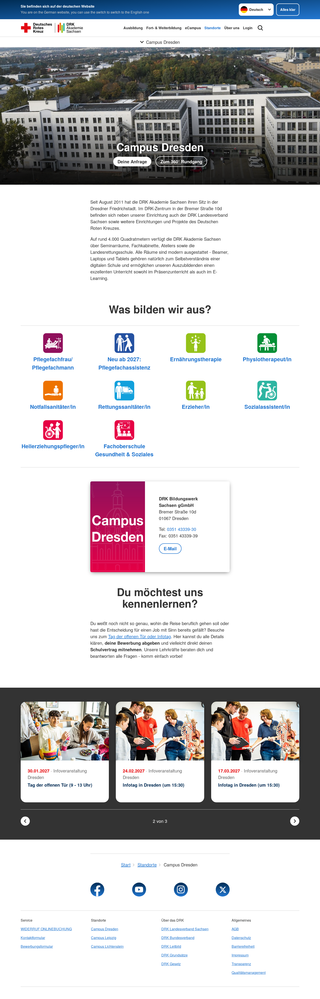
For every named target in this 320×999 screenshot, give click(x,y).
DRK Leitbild (171, 946)
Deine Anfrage (132, 161)
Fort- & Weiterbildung (164, 27)
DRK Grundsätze (174, 955)
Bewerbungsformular (37, 946)
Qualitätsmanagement (249, 972)
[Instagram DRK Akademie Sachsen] (181, 890)
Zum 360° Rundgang (181, 161)
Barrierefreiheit (243, 946)
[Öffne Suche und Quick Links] (260, 27)
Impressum (240, 955)
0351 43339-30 (181, 529)
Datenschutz (241, 937)
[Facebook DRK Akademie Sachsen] (97, 890)
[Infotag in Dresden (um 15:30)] (160, 731)
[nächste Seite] (294, 821)
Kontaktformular (33, 937)
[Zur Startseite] (52, 28)
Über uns (231, 27)
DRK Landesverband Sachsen (185, 928)
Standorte (212, 27)
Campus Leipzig (103, 937)
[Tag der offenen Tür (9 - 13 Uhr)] (65, 731)
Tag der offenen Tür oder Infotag (139, 636)
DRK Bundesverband (177, 937)
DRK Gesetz (171, 963)
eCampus (193, 27)
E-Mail (170, 548)
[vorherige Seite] (25, 821)
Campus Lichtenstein (107, 946)
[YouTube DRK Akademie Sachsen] (139, 890)
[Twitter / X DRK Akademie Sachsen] (223, 890)
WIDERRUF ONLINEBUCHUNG (46, 928)
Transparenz (241, 963)
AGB (235, 928)
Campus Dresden (104, 928)
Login (248, 27)
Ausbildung (133, 27)
